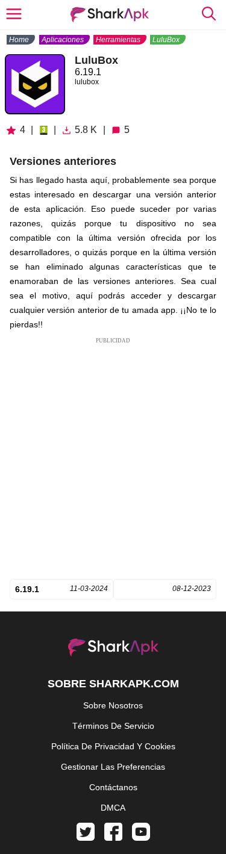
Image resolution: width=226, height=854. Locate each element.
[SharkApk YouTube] (141, 838)
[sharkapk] (110, 14)
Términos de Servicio (113, 726)
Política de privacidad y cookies (113, 746)
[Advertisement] (113, 458)
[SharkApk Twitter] (86, 838)
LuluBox (166, 40)
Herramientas (118, 40)
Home (19, 40)
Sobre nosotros (113, 705)
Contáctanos (113, 787)
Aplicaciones (63, 40)
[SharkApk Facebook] (113, 838)
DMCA (113, 807)
